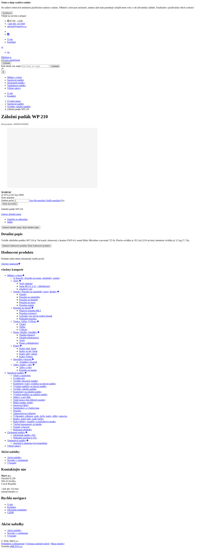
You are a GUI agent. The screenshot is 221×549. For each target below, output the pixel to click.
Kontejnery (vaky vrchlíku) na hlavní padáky (34, 383)
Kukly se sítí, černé (28, 351)
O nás (10, 39)
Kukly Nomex (26, 356)
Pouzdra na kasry (27, 302)
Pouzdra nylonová (28, 313)
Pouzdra (17, 410)
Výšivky (23, 329)
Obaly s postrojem (22, 375)
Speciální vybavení (22, 359)
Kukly (16, 345)
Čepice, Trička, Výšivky (25, 321)
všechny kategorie (9, 264)
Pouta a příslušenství (29, 343)
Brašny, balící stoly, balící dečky (28, 419)
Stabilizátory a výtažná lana (26, 408)
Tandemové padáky (16, 85)
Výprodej (11, 463)
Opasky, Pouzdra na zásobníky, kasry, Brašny (35, 291)
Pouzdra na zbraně (22, 308)
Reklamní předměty (22, 429)
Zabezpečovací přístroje (24, 413)
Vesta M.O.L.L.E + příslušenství (34, 286)
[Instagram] (8, 34)
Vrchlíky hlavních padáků (25, 381)
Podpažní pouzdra (27, 318)
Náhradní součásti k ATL (25, 438)
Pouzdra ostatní (26, 305)
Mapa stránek (57, 543)
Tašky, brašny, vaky (23, 364)
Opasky (23, 294)
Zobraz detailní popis (11, 214)
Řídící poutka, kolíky (23, 402)
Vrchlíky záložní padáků (24, 389)
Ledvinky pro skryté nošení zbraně (35, 316)
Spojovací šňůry (21, 405)
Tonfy (22, 340)
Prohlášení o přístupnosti (13, 543)
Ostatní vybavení (21, 427)
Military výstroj (14, 77)
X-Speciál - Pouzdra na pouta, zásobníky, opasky (36, 278)
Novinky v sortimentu (17, 460)
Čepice (22, 324)
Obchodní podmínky (17, 510)
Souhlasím (7, 13)
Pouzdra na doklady (28, 299)
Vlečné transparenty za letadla (27, 424)
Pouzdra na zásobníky (29, 297)
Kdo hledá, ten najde (11, 66)
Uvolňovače (19, 378)
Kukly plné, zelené (28, 354)
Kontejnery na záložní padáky (27, 392)
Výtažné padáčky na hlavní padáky (30, 386)
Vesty (16, 281)
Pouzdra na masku (28, 370)
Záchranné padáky (16, 83)
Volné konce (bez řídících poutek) (29, 400)
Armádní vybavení (28, 362)
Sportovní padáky (15, 80)
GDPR (10, 512)
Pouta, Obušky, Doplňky (25, 332)
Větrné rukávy (14, 88)
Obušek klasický (27, 335)
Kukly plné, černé (27, 348)
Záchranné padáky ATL (24, 435)
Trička (22, 327)
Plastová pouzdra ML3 (30, 310)
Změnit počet (7, 200)
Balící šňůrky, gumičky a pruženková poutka (34, 421)
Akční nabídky (14, 457)
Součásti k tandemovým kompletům (30, 443)
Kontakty (11, 42)
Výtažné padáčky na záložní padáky (30, 394)
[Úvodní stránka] (10, 60)
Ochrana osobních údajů (37, 543)
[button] (2, 47)
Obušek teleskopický (29, 337)
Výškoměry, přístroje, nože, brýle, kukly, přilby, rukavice (40, 416)
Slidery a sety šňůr (22, 397)
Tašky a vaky (25, 367)
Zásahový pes (25, 289)
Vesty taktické (25, 283)
